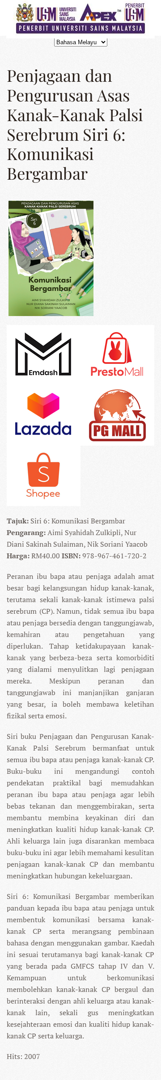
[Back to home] (80, 18)
